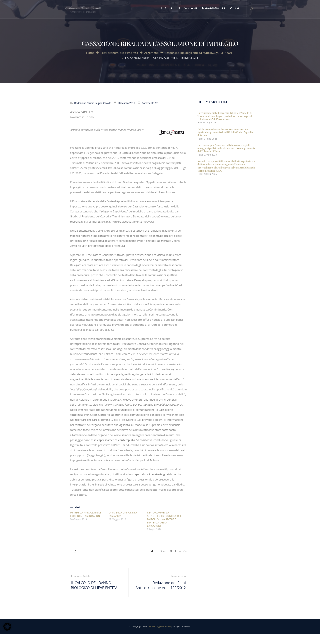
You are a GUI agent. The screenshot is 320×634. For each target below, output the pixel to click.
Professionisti (188, 8)
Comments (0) (149, 103)
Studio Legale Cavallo (160, 626)
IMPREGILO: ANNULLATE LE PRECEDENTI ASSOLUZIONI (85, 514)
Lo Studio (167, 8)
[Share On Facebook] (175, 551)
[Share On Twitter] (171, 551)
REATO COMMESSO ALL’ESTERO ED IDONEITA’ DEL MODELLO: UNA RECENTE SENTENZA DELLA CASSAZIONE (164, 519)
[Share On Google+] (185, 551)
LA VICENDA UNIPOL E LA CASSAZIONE (122, 514)
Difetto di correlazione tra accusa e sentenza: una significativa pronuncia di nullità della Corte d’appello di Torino (225, 132)
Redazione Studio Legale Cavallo (92, 103)
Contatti (235, 8)
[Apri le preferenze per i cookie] (7, 630)
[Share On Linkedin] (180, 551)
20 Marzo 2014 (126, 103)
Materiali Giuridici (213, 8)
